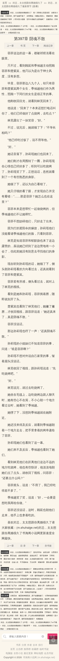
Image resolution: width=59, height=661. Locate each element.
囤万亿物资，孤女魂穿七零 (39, 582)
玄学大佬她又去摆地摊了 (36, 19)
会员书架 (48, 653)
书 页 (23, 45)
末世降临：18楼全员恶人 (36, 16)
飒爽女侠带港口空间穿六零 (43, 569)
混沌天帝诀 (37, 552)
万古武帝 (33, 562)
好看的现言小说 (14, 32)
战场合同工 (34, 555)
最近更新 (28, 653)
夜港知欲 (15, 612)
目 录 (23, 545)
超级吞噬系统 (23, 555)
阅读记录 (48, 45)
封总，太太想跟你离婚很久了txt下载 (18, 29)
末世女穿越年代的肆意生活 (30, 579)
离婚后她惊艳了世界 (11, 592)
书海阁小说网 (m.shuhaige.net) (39, 657)
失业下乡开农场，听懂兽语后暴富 (16, 602)
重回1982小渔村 (9, 559)
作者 (29, 644)
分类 (24, 644)
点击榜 (19, 649)
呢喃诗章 (41, 562)
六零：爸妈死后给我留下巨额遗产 (16, 575)
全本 (35, 644)
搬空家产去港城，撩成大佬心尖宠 (30, 609)
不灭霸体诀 (24, 562)
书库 (18, 644)
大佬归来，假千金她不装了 (15, 16)
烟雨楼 (6, 555)
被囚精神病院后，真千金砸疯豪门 (31, 595)
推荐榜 (27, 649)
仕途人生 (15, 562)
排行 (40, 644)
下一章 (35, 45)
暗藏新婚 (39, 619)
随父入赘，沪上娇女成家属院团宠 (32, 615)
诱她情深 (49, 16)
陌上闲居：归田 (12, 615)
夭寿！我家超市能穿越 (28, 592)
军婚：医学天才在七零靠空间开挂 (16, 582)
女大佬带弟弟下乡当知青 (13, 589)
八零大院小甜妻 (19, 19)
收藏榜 (35, 649)
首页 (4, 2)
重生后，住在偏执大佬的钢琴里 (41, 602)
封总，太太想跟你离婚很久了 (27, 2)
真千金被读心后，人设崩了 (33, 589)
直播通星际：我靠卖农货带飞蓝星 (35, 605)
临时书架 (44, 649)
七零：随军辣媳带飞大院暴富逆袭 (42, 575)
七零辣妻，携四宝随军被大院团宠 (17, 599)
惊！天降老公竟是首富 (41, 12)
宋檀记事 (28, 572)
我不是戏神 (44, 555)
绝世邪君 (20, 559)
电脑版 (9, 653)
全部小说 (18, 653)
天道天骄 (7, 562)
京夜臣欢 (13, 595)
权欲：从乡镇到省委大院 (34, 559)
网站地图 (38, 653)
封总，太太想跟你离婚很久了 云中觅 (14, 26)
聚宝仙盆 (13, 555)
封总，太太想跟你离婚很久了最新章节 (29, 4)
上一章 (10, 45)
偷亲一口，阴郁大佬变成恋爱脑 (31, 612)
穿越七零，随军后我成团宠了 (24, 619)
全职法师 (46, 552)
